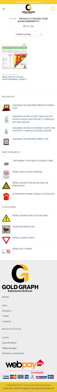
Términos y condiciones (13, 353)
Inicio (4, 305)
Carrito (5, 337)
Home (12, 18)
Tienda (5, 316)
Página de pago (9, 348)
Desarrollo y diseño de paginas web (18, 388)
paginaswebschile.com (44, 388)
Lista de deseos (9, 342)
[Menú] (3, 9)
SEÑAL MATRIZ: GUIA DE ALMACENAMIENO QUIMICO (14, 78)
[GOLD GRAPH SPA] (28, 9)
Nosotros (6, 310)
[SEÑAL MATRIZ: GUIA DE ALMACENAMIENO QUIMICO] (14, 57)
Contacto (6, 321)
